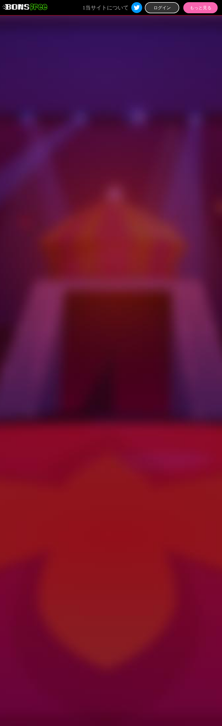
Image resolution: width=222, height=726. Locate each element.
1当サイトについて (106, 8)
